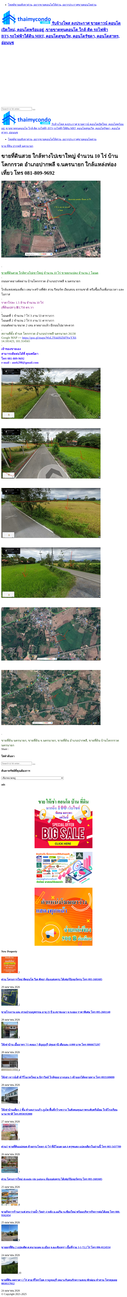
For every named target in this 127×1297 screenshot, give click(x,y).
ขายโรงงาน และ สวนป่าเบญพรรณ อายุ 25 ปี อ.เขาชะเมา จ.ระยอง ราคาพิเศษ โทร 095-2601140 (55, 1012)
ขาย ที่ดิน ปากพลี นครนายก (17, 146)
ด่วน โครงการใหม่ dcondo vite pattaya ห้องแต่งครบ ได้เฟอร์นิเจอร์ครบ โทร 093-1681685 (51, 1179)
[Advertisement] (63, 72)
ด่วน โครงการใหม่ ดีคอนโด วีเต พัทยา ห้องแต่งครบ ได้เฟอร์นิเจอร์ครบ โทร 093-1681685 (51, 979)
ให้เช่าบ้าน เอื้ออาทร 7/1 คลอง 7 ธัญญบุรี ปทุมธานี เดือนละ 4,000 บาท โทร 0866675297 (50, 1044)
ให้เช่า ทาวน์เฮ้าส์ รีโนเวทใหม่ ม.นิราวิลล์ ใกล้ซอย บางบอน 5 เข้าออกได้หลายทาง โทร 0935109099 (57, 1077)
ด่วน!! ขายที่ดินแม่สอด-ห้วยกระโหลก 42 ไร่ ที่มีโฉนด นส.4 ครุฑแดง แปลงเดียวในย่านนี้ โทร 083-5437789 (61, 1146)
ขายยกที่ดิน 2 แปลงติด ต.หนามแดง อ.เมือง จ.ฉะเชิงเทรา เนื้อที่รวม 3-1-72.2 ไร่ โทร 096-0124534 (55, 1247)
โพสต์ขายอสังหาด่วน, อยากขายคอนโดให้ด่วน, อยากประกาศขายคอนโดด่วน (52, 4)
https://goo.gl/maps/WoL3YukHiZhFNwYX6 (49, 337)
